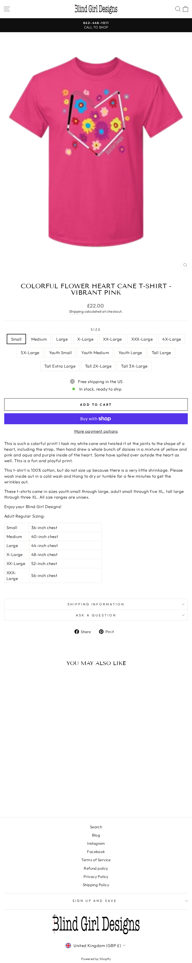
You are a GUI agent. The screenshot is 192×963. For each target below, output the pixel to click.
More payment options (96, 431)
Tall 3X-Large (134, 366)
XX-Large (112, 339)
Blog (96, 835)
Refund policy (96, 868)
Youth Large (130, 352)
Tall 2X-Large (98, 366)
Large (62, 339)
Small (16, 339)
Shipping (76, 311)
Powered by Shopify (96, 959)
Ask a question (96, 615)
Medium (39, 339)
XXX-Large (142, 339)
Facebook (96, 851)
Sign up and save (94, 901)
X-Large (85, 339)
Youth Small (60, 352)
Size (96, 329)
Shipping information (96, 604)
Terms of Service (96, 859)
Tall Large (161, 352)
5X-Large (30, 352)
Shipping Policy (96, 884)
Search (96, 827)
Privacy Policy (96, 876)
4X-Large (171, 339)
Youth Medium (95, 352)
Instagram (96, 843)
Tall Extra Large (60, 366)
